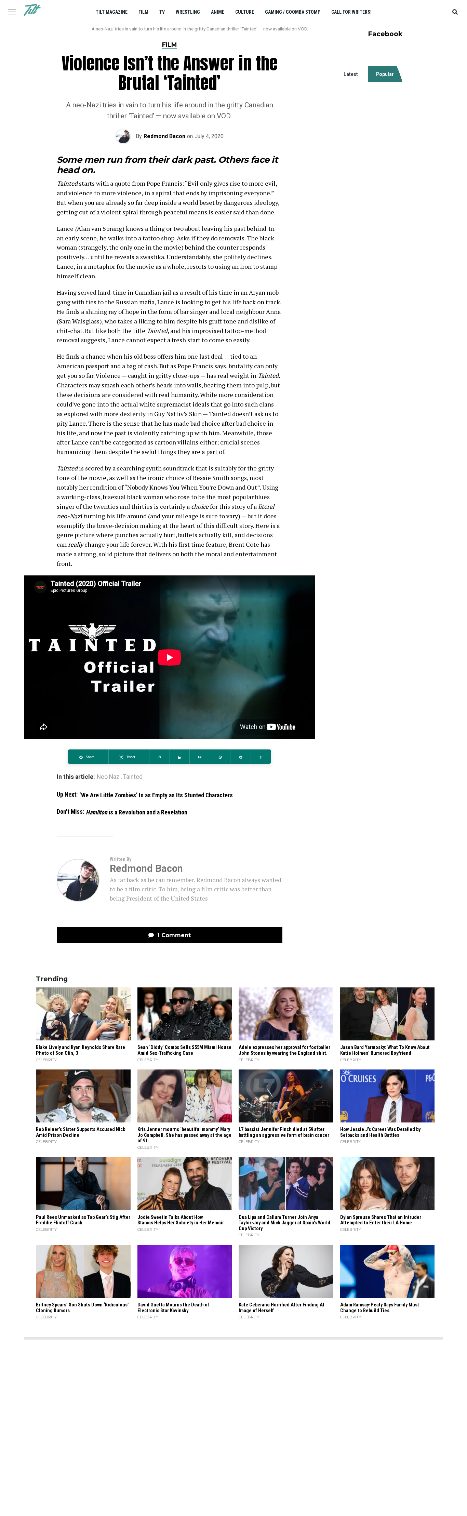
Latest (351, 74)
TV (162, 12)
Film (143, 12)
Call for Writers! (351, 12)
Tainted (133, 777)
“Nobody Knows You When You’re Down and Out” (192, 487)
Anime (217, 12)
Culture (244, 12)
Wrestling (188, 12)
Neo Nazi (109, 777)
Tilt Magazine (112, 12)
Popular (385, 74)
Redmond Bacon (164, 136)
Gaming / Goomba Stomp (292, 12)
